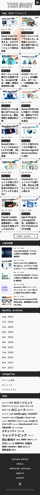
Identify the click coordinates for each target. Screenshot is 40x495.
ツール (21, 431)
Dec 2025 (7, 357)
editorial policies (20, 468)
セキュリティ (9, 431)
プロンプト (31, 435)
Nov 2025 (7, 362)
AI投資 (11, 414)
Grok (4, 424)
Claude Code (30, 417)
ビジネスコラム (9, 390)
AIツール (6, 409)
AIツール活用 (8, 380)
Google (25, 421)
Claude (19, 417)
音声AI (14, 450)
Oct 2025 (7, 367)
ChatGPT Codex (8, 417)
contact (20, 478)
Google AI (33, 420)
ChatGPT (32, 413)
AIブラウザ (5, 414)
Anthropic (20, 414)
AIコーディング (26, 406)
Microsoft (15, 424)
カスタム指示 (19, 427)
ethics (20, 464)
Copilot (4, 421)
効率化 (18, 440)
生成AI (28, 443)
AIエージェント (23, 402)
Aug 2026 (7, 316)
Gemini (12, 420)
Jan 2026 (7, 352)
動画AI (24, 439)
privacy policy (20, 459)
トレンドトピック (14, 435)
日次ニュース (8, 443)
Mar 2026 (7, 342)
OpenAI (6, 427)
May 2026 (7, 332)
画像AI (4, 446)
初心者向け (8, 439)
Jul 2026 (7, 321)
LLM (9, 423)
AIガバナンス (7, 406)
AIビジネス (30, 410)
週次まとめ (26, 447)
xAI (13, 427)
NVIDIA (35, 424)
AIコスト (16, 406)
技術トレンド (32, 439)
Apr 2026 (7, 337)
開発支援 (6, 449)
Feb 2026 (7, 347)
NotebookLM (26, 423)
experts (20, 473)
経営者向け (12, 446)
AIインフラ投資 (7, 403)
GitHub (19, 421)
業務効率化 (19, 443)
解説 (20, 446)
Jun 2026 (7, 327)
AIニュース (7, 385)
